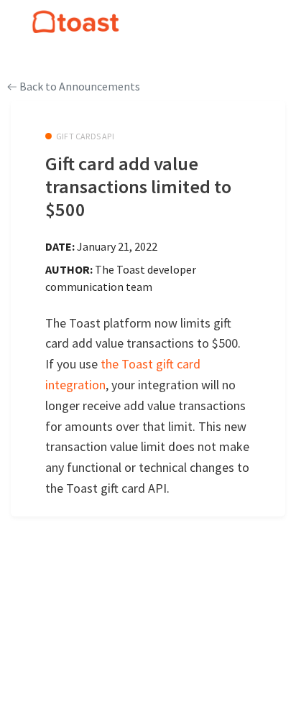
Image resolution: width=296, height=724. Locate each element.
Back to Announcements (78, 86)
